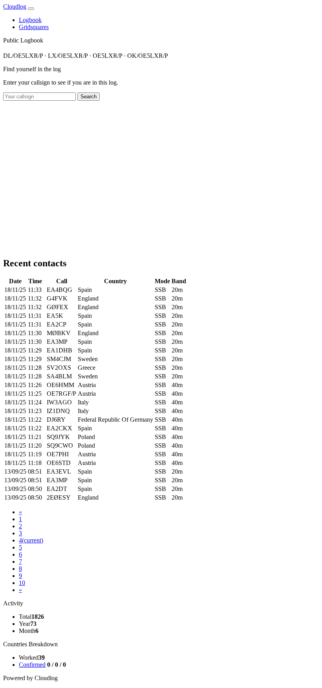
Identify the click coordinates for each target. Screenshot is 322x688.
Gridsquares (34, 27)
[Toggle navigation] (31, 8)
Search (88, 97)
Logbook (30, 20)
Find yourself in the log (32, 69)
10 (22, 582)
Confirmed (32, 664)
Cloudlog (14, 6)
